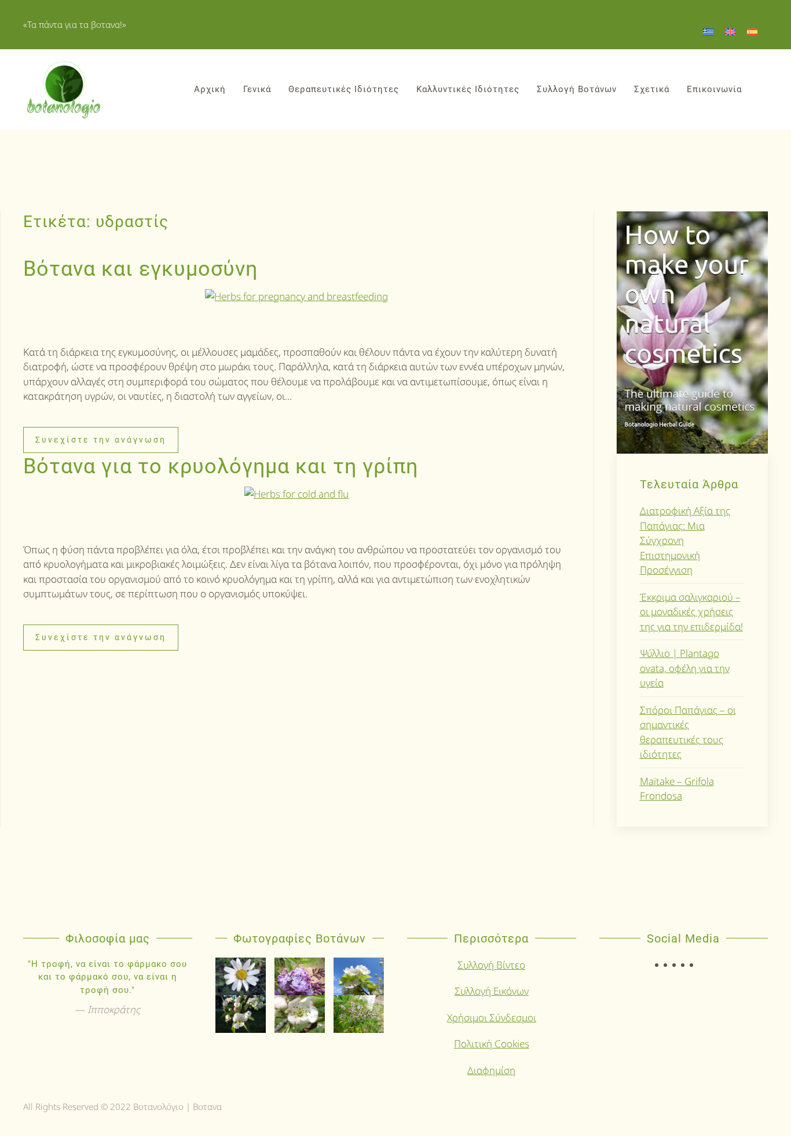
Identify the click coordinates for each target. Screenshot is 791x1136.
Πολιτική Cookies (491, 1043)
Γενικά (257, 89)
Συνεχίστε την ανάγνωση (100, 439)
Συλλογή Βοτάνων (577, 89)
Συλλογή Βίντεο (491, 964)
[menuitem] (708, 31)
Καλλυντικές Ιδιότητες (467, 89)
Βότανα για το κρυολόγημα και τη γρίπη (220, 466)
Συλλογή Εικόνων (492, 991)
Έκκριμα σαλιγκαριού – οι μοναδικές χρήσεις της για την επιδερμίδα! (691, 611)
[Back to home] (63, 89)
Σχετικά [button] (651, 89)
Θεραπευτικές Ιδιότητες (343, 89)
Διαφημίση (491, 1070)
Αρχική (210, 89)
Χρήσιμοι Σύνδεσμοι (491, 1017)
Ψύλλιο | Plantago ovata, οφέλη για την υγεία (685, 667)
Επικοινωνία (714, 89)
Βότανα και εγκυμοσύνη (140, 269)
